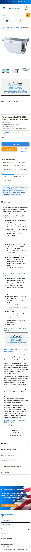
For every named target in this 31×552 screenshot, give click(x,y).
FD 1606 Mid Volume (20, 165)
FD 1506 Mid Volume (7, 165)
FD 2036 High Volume (8, 173)
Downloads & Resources (11, 449)
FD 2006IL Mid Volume (20, 169)
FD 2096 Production (7, 176)
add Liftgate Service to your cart (15, 190)
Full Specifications (9, 455)
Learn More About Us (10, 505)
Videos (5, 443)
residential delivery (15, 194)
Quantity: (5, 137)
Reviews (5, 472)
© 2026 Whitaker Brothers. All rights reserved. (15, 549)
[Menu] (4, 8)
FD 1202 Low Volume (7, 162)
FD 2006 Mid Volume (7, 169)
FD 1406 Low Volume (20, 162)
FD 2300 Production (7, 180)
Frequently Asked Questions (11, 466)
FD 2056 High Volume (21, 173)
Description (7, 202)
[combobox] (15, 15)
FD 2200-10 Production (19, 176)
